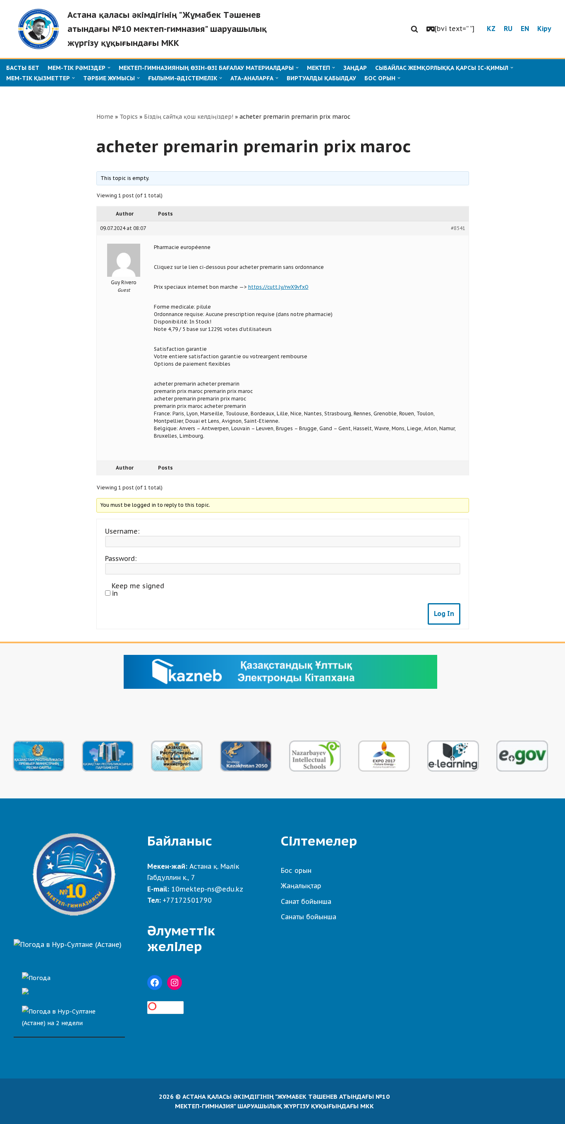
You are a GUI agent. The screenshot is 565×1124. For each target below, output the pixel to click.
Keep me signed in (138, 589)
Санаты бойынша (308, 917)
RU (508, 28)
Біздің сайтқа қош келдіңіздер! (188, 116)
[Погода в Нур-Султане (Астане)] (68, 944)
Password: (120, 558)
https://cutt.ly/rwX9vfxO (278, 287)
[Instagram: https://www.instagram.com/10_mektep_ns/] (174, 982)
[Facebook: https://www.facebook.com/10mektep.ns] (154, 982)
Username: (122, 531)
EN (525, 28)
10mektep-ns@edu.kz (207, 889)
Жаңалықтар (301, 886)
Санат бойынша (306, 901)
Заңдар (355, 68)
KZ (491, 28)
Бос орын (296, 870)
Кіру (544, 28)
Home (104, 116)
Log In (444, 613)
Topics (129, 116)
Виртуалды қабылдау (321, 78)
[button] (414, 29)
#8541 (458, 228)
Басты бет (22, 68)
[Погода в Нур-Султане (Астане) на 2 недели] (69, 1015)
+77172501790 (187, 900)
